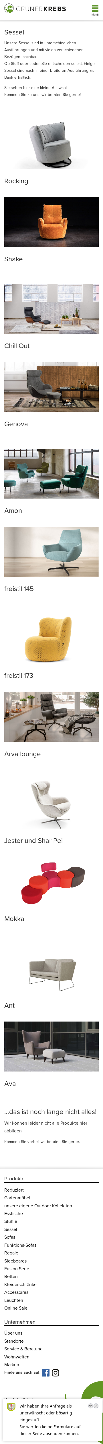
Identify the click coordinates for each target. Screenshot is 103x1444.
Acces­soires (16, 1293)
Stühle (10, 1222)
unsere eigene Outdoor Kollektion (38, 1206)
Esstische (13, 1214)
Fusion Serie (16, 1269)
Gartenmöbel (17, 1198)
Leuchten (13, 1300)
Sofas (9, 1237)
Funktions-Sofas (20, 1245)
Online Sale (15, 1308)
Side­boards (15, 1261)
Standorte (14, 1341)
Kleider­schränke (20, 1284)
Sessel (10, 1229)
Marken (11, 1365)
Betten (11, 1277)
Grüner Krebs (35, 7)
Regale (11, 1253)
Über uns (13, 1333)
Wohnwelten (16, 1357)
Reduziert (14, 1190)
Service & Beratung (23, 1349)
